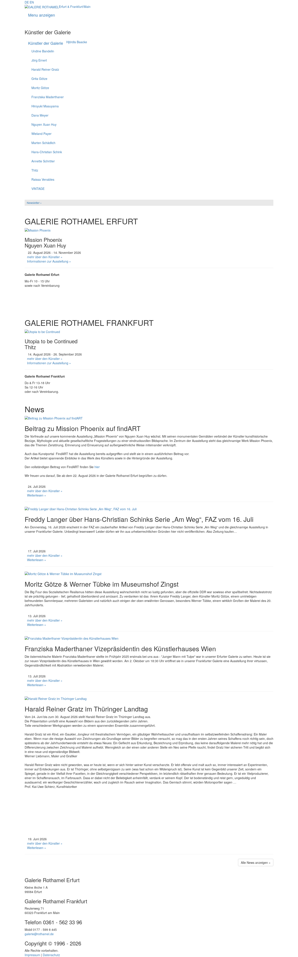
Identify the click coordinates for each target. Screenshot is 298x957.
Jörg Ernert (39, 60)
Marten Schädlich (43, 143)
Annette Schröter (43, 161)
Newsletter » (34, 202)
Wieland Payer (41, 133)
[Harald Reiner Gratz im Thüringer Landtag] (56, 698)
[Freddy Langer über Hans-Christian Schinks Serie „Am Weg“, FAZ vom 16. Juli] (81, 508)
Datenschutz (51, 955)
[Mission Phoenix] (38, 229)
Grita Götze (39, 78)
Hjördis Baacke (76, 42)
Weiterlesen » (36, 495)
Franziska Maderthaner (47, 97)
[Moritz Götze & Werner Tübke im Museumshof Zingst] (63, 573)
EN (32, 2)
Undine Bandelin (42, 51)
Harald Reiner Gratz (45, 69)
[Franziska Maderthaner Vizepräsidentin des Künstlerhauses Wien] (71, 638)
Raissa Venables (42, 179)
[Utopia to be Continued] (42, 331)
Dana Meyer (39, 115)
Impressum (32, 955)
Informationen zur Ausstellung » (49, 261)
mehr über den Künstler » (44, 257)
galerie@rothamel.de (39, 934)
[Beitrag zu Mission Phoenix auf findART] (54, 418)
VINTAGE (38, 188)
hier (97, 467)
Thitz (34, 170)
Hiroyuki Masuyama (45, 106)
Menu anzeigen (41, 15)
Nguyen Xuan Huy (44, 124)
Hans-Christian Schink (46, 152)
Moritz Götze (40, 88)
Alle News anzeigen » (256, 862)
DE (27, 2)
